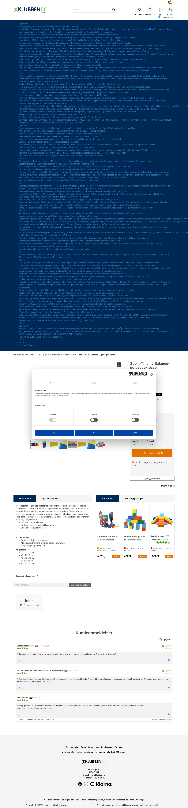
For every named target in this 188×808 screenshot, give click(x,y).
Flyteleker (78, 65)
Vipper (172, 232)
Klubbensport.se (95, 800)
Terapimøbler (72, 208)
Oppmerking (129, 221)
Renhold (66, 29)
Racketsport (170, 106)
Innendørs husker (48, 147)
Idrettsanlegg (93, 90)
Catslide (43, 307)
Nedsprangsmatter (115, 109)
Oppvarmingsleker (31, 265)
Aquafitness (66, 274)
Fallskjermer (53, 128)
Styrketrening (80, 282)
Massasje (23, 191)
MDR (145, 331)
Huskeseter (95, 232)
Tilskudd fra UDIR (109, 301)
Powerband (62, 309)
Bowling (33, 153)
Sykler (60, 153)
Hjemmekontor (95, 307)
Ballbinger (44, 221)
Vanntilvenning (84, 279)
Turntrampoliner (156, 120)
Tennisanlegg (123, 227)
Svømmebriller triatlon (155, 46)
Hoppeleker (55, 142)
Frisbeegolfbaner (102, 221)
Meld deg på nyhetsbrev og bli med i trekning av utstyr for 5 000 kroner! (94, 752)
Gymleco (85, 307)
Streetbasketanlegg (170, 221)
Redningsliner (90, 40)
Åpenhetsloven (126, 329)
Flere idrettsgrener (27, 87)
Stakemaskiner (130, 172)
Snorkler (109, 59)
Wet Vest (125, 296)
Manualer (39, 164)
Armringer (38, 37)
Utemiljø (22, 238)
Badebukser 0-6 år (47, 32)
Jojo (43, 150)
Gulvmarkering (64, 106)
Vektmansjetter (77, 167)
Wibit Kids (75, 70)
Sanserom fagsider (27, 205)
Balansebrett (31, 186)
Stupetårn (93, 29)
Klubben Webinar (127, 282)
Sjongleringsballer (53, 150)
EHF (46, 331)
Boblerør (55, 202)
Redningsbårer (68, 40)
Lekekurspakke (98, 254)
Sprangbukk (54, 120)
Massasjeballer (50, 191)
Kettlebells (30, 164)
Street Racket (101, 265)
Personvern (69, 320)
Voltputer (168, 120)
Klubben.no (29, 355)
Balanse (40, 139)
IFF (132, 331)
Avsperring (35, 221)
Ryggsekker (55, 95)
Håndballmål (54, 101)
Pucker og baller (141, 98)
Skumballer (77, 136)
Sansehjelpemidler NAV (42, 304)
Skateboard (87, 153)
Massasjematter (64, 191)
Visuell (123, 205)
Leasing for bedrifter (83, 320)
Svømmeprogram (62, 279)
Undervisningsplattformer (137, 54)
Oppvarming (85, 293)
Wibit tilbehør (110, 70)
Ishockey (108, 98)
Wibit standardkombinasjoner (92, 70)
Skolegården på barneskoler (42, 241)
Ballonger (32, 136)
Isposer (102, 90)
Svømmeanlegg (26, 219)
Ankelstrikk (56, 274)
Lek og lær (23, 125)
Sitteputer (77, 188)
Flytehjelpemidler (26, 37)
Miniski (71, 156)
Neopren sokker (75, 296)
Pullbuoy (102, 59)
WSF (81, 334)
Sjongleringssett (116, 150)
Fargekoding (64, 128)
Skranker (33, 120)
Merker (22, 323)
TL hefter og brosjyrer (54, 254)
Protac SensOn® (66, 197)
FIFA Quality (70, 282)
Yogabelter (59, 180)
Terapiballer (24, 208)
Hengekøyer (32, 95)
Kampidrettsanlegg (60, 227)
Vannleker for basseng (117, 51)
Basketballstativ (73, 84)
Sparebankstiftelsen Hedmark (130, 301)
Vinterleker (23, 156)
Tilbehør (106, 37)
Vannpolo (131, 51)
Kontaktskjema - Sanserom (39, 246)
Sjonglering (24, 150)
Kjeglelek (142, 263)
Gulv (98, 180)
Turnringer (144, 120)
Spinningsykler (154, 172)
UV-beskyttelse (115, 43)
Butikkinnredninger (83, 48)
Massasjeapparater (35, 191)
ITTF (141, 331)
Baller (21, 79)
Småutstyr (78, 51)
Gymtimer (51, 293)
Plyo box (58, 164)
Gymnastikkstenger (89, 106)
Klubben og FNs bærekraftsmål (49, 329)
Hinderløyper (72, 145)
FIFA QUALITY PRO (112, 331)
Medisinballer (57, 161)
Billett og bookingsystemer (63, 48)
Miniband (46, 309)
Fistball (81, 87)
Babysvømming (42, 57)
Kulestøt (74, 92)
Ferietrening (63, 307)
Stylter (91, 134)
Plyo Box (66, 161)
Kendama (61, 285)
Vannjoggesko (79, 68)
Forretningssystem (105, 805)
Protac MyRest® (129, 194)
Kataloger (116, 282)
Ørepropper (120, 62)
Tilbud (21, 342)
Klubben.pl (139, 800)
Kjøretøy (78, 153)
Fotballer (47, 79)
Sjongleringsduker (69, 150)
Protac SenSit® (52, 197)
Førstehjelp (24, 98)
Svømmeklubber (26, 54)
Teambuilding (129, 128)
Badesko (114, 35)
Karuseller (92, 145)
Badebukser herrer (78, 32)
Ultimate (145, 265)
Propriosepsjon (92, 205)
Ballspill (44, 268)
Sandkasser (53, 235)
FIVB (129, 331)
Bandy (102, 98)
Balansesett (45, 134)
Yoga (34, 169)
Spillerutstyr (135, 90)
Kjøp (152, 453)
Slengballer (125, 79)
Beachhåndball (33, 101)
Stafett (110, 92)
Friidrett (22, 92)
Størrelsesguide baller (90, 271)
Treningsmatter (132, 161)
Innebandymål (139, 101)
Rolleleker (121, 232)
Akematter (41, 156)
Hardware (139, 213)
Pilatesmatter (123, 175)
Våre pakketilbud (127, 315)
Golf (56, 153)
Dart (76, 87)
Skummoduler (43, 120)
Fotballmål (73, 90)
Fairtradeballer (55, 337)
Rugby (139, 87)
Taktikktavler (139, 76)
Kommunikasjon (166, 186)
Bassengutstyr (53, 26)
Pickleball (132, 112)
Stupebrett (84, 29)
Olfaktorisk (80, 205)
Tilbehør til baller (41, 81)
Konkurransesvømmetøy (52, 276)
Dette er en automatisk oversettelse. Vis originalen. (35, 709)
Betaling (52, 320)
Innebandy (100, 101)
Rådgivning (110, 219)
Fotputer (43, 188)
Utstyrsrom (148, 227)
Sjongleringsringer (101, 150)
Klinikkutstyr (109, 186)
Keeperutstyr (111, 90)
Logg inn (160, 9)
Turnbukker (125, 120)
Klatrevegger (60, 175)
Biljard (56, 87)
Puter (151, 186)
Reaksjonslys (85, 161)
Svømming (23, 24)
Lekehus (109, 145)
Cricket (72, 87)
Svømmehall (24, 48)
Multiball (149, 263)
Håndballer (70, 79)
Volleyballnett (43, 123)
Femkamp (159, 315)
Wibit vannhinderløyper (163, 29)
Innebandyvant (151, 101)
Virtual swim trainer (164, 54)
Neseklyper (71, 62)
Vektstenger (92, 164)
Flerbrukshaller (110, 224)
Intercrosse (99, 87)
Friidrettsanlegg (88, 221)
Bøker (43, 131)
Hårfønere (83, 216)
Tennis (82, 114)
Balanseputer (54, 186)
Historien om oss (59, 318)
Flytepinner (87, 65)
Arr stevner (31, 92)
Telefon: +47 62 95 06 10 (94, 778)
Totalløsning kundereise (45, 213)
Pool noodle (35, 68)
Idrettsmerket (61, 293)
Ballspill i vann (59, 65)
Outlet (21, 340)
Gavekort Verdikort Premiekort (88, 54)
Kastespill (64, 142)
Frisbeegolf (89, 87)
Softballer (143, 79)
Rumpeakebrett (91, 156)
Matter (141, 106)
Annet (120, 40)
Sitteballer (69, 188)
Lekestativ (117, 145)
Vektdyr (99, 188)
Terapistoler (127, 208)
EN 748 (68, 331)
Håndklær (67, 59)
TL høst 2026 (69, 254)
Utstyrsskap (75, 112)
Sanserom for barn (78, 304)
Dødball (76, 263)
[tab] (24, 498)
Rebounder (129, 76)
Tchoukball (146, 87)
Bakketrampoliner (40, 235)
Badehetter (37, 62)
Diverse (151, 68)
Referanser (58, 29)
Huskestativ (83, 145)
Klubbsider (131, 37)
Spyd (105, 92)
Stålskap (54, 216)
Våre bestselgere (26, 315)
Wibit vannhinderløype (69, 290)
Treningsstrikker (141, 68)
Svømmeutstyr (25, 62)
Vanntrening (24, 68)
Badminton (34, 114)
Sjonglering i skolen (110, 285)
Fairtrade (74, 331)
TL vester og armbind (62, 257)
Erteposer (48, 106)
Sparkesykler (97, 153)
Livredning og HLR (26, 40)
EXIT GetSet (52, 307)
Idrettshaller (24, 224)
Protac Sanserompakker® (148, 194)
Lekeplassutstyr (26, 145)
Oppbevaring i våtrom (111, 112)
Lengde (81, 92)
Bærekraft (23, 326)
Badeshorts (92, 32)
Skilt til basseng (66, 51)
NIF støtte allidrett (88, 298)
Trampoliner (107, 139)
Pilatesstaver (155, 175)
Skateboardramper (153, 221)
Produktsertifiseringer (28, 331)
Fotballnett (82, 90)
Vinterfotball (106, 282)
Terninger (92, 131)
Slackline (84, 134)
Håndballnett (65, 101)
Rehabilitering (25, 199)
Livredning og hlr (140, 48)
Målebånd (91, 92)
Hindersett (102, 106)
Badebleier (34, 32)
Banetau (43, 26)
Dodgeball (39, 79)
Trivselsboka (153, 254)
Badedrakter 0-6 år (47, 35)
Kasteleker (77, 131)
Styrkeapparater (51, 177)
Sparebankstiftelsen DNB (138, 298)
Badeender (32, 65)
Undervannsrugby (99, 51)
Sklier (132, 145)
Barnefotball (30, 282)
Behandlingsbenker (45, 98)
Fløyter (68, 76)
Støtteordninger (26, 298)
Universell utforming (120, 29)
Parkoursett (31, 175)
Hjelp (21, 320)
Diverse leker (29, 142)
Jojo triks (53, 285)
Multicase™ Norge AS (149, 805)
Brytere (62, 202)
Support (131, 213)
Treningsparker (99, 177)
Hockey (96, 98)
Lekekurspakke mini (83, 254)
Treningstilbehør (26, 76)
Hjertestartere (40, 40)
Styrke (53, 169)
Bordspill (26, 153)
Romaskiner (142, 172)
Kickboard (26, 276)
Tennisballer (29, 81)
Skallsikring (123, 213)
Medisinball (37, 309)
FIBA (80, 331)
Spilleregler (115, 293)
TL (20, 252)
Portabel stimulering (92, 202)
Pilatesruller (145, 175)
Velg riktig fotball (93, 282)
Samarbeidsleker (88, 128)
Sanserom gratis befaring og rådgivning (150, 202)
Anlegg (22, 26)
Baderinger (47, 37)
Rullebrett (81, 186)
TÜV (37, 334)
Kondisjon (46, 169)
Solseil (61, 235)
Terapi (21, 183)
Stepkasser (108, 161)
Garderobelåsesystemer (39, 216)
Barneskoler (42, 315)
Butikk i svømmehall (51, 290)
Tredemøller (165, 172)
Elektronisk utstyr (98, 48)
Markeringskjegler (101, 76)
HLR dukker (79, 40)
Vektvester (116, 167)
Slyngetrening (97, 161)
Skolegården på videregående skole (97, 241)
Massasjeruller (92, 191)
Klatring (123, 87)
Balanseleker (34, 134)
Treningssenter (43, 249)
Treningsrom (142, 238)
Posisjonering (84, 208)
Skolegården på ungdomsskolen (68, 241)
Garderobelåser (111, 213)
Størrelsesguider (26, 296)
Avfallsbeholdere (33, 238)
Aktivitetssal (46, 224)
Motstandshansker (65, 68)
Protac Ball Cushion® (35, 194)
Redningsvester (69, 37)
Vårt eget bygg (120, 318)
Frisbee (38, 142)
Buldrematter (38, 109)
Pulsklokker (75, 161)
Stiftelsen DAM (120, 298)
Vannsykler (114, 68)
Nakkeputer (52, 188)
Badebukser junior (62, 32)
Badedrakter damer (80, 35)
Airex (28, 307)
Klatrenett (101, 145)
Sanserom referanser (45, 205)
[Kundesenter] (150, 9)
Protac (98, 296)
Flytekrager (57, 37)
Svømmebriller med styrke (134, 46)
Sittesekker (106, 208)
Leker (90, 139)
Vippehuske (150, 145)
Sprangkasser (66, 120)
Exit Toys (167, 315)
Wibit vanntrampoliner (125, 70)
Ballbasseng (35, 147)
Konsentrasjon (25, 188)
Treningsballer (119, 161)
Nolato (85, 296)
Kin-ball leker (132, 263)
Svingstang (87, 120)
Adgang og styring (27, 213)
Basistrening (38, 161)
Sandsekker (55, 167)
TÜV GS (42, 334)
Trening (22, 158)
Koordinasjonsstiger (41, 76)
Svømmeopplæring (27, 57)
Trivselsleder (24, 254)
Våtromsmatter (142, 51)
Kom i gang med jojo (74, 285)
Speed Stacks (102, 128)
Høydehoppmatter (83, 109)
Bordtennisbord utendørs (52, 238)
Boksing (66, 268)
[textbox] (41, 585)
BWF (40, 331)
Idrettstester (132, 268)
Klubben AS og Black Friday (138, 318)
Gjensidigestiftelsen (105, 298)
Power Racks (38, 177)
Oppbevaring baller (44, 112)
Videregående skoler (111, 315)
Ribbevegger (181, 106)
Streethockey (128, 98)
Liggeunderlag (43, 95)
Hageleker (23, 139)
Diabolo (32, 150)
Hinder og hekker (78, 76)
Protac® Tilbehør (81, 197)
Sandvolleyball (69, 123)
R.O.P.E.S (86, 309)
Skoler (82, 290)
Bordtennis (115, 84)
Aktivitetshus (35, 224)
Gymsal (43, 293)
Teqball (106, 238)
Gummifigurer (61, 145)
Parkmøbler (83, 238)
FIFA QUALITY (98, 331)
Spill (21, 153)
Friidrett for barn (43, 92)
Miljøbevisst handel (27, 329)
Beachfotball (43, 90)
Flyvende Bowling (86, 263)
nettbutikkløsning (123, 805)
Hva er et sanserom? (61, 304)
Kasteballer (89, 79)
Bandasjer (33, 98)
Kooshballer (52, 208)
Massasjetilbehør (106, 191)
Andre (100, 156)
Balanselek (23, 134)
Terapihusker (116, 208)
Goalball (115, 268)
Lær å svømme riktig (82, 276)
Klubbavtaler (36, 276)
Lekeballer (104, 79)
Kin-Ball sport (31, 103)
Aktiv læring (24, 131)
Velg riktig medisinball (73, 312)
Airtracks (29, 109)
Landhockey (117, 98)
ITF (137, 331)
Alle (35, 315)
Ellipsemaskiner (102, 172)
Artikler (22, 260)
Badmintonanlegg (59, 224)
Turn (21, 117)
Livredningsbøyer (54, 40)
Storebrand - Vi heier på (159, 298)
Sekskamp (150, 315)
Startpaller (75, 29)
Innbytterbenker (117, 221)
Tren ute (124, 309)
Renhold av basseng (51, 51)
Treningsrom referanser (116, 177)
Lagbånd (89, 76)
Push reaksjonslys (75, 309)
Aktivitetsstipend (40, 298)
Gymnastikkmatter (67, 109)
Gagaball (104, 263)
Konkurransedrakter (102, 35)
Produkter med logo (34, 51)
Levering (40, 320)
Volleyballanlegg (160, 227)
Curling (48, 153)
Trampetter (104, 120)
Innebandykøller (126, 101)
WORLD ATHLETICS (70, 334)
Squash (76, 114)
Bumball (52, 263)
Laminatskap (63, 216)
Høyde (58, 92)
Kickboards (76, 59)
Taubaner (165, 232)
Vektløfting (74, 164)
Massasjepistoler (79, 191)
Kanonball (79, 79)
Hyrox (30, 309)
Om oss (118, 747)
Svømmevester (95, 37)
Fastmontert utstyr (114, 48)
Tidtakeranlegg (104, 29)
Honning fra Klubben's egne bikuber (34, 337)
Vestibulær (108, 205)
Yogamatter (38, 180)
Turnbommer (114, 120)
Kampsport (109, 87)
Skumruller (28, 180)
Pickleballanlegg (82, 227)
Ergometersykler (116, 172)
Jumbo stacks (114, 263)
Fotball (22, 90)
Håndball (23, 101)
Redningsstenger (103, 40)
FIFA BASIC (87, 331)
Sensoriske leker (133, 205)
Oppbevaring (47, 29)
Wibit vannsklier (142, 70)
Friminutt (36, 293)
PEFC (154, 331)
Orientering (131, 87)
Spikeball (111, 128)
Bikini (91, 35)
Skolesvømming (75, 57)
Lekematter (61, 147)
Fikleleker (36, 188)
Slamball (66, 164)
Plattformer (100, 57)
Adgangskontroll (32, 26)
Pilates (39, 169)
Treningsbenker (81, 177)
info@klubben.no (97, 775)
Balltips (51, 268)
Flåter (94, 65)
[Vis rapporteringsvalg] (168, 660)
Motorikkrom (24, 147)
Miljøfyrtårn (99, 329)
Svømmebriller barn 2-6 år (43, 46)
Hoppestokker (68, 134)
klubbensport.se (48, 720)
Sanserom (23, 202)
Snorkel (115, 276)
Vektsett (83, 164)
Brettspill (41, 153)
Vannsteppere (103, 68)
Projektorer (106, 202)
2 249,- (151, 444)
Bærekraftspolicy (140, 329)
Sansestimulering (62, 205)
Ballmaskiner (67, 221)
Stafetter (119, 128)
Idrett (21, 73)
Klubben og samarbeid (90, 318)
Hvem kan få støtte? (93, 301)
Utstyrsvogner (86, 112)
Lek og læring (24, 263)
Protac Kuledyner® (101, 194)
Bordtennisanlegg (96, 224)
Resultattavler (95, 227)
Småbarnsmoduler (74, 147)
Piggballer (62, 208)
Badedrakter (24, 35)
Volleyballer (54, 81)
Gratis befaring (34, 202)
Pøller (156, 186)
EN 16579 (60, 331)
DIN (43, 331)
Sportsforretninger (81, 315)
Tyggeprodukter (89, 188)
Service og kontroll (110, 227)
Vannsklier (148, 29)
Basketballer (29, 79)
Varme (90, 98)
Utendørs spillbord (70, 238)
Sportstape (146, 90)
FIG (121, 331)
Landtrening (93, 59)
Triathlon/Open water (105, 62)
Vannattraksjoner (136, 29)
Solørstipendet (54, 298)
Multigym (29, 177)
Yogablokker (49, 180)
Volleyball (23, 123)
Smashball (134, 79)
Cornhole (60, 263)
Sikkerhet (126, 145)
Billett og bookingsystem (66, 213)
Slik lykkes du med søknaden (71, 301)
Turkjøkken (84, 95)
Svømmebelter (82, 37)
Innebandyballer (112, 101)
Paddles (94, 276)
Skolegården (24, 241)
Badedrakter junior (64, 35)
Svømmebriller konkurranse (111, 46)
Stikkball (151, 79)
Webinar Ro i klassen (144, 282)
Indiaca (74, 101)
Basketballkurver (46, 84)
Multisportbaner (123, 90)
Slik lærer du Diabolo (127, 285)
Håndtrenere (44, 199)
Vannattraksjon (177, 219)
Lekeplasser (24, 230)
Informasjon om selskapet (40, 318)
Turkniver (93, 95)
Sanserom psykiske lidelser (121, 243)
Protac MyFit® (116, 194)
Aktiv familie (140, 315)
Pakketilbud (160, 106)
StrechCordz (118, 59)
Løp (85, 92)
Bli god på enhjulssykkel (39, 285)
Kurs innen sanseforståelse (63, 246)
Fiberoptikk (79, 202)
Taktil (101, 205)
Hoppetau (111, 106)
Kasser (33, 112)
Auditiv (73, 205)
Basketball (23, 84)
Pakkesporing (72, 747)
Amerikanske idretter (44, 87)
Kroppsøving (24, 106)
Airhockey (34, 263)
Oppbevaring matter (61, 112)
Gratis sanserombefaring (56, 243)
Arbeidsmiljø (153, 329)
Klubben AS (24, 318)
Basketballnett (60, 84)
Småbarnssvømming (28, 43)
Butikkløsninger (97, 213)
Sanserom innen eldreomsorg (96, 243)
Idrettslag (89, 290)
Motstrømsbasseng (33, 29)
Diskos (52, 92)
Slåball (56, 265)
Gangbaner (136, 186)
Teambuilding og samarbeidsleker (33, 128)
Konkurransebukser (105, 32)
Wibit (99, 65)
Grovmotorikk (98, 186)
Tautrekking (112, 265)
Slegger (99, 92)
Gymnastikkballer (58, 79)
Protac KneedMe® (85, 194)
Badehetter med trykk (42, 54)
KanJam (123, 263)
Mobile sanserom (140, 243)
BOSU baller (35, 307)
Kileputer (67, 117)
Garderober (65, 26)
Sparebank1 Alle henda (49, 301)
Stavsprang (119, 92)
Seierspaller (140, 221)
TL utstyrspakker (37, 254)
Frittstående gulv (51, 109)
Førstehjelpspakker (62, 98)
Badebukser (24, 32)
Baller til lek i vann (45, 65)
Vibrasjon (117, 205)
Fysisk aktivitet (74, 307)
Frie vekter (23, 167)
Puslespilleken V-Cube (92, 285)
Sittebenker (93, 216)
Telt (71, 95)
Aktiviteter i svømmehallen (40, 274)
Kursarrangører (88, 57)
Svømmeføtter (82, 62)
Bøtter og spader (53, 156)
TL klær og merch (26, 257)
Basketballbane (81, 224)
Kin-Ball (97, 79)
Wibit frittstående (63, 70)
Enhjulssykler (56, 134)
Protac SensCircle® (36, 197)
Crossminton (54, 114)
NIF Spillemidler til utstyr (70, 298)
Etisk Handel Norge (112, 329)
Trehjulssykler (120, 153)
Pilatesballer (111, 175)
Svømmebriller (25, 46)
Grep (90, 177)
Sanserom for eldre (95, 304)
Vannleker (126, 43)
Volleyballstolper (56, 123)
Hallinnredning (33, 227)
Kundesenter (107, 747)
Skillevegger (74, 216)
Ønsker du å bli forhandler (78, 249)
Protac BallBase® (52, 194)
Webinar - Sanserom (161, 282)
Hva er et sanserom (36, 243)
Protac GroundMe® (68, 194)
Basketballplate (87, 84)
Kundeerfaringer (73, 318)
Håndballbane (46, 227)
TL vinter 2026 (111, 254)
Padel (62, 114)
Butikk (68, 219)
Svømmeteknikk (131, 59)
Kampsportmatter (99, 109)
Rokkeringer (73, 142)
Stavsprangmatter (131, 109)
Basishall (71, 224)
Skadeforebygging (73, 271)
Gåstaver (35, 199)
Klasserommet (73, 293)
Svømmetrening (26, 59)
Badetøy (100, 274)
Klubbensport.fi (118, 800)
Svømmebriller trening (89, 46)
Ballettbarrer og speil (40, 117)
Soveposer (64, 95)
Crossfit (22, 164)
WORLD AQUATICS (54, 334)
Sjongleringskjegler (85, 150)
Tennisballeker (135, 265)
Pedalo (74, 186)
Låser (39, 167)
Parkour (124, 112)
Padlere (84, 59)
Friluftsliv (23, 95)
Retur (46, 320)
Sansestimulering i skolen (115, 304)
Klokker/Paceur (88, 219)
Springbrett (77, 120)
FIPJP (124, 331)
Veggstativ (98, 84)
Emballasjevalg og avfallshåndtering (78, 329)
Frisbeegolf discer (26, 345)
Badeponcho (82, 43)
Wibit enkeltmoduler (47, 70)
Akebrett (32, 156)
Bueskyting (64, 87)
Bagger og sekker (40, 59)
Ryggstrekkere (120, 191)
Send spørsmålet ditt (80, 585)
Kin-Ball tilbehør (43, 103)
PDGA (149, 331)
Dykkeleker (69, 65)
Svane (32, 334)
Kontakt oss (28, 320)
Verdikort (60, 320)
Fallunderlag (49, 145)
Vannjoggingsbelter (118, 37)
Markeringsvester (116, 76)
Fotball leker (41, 282)
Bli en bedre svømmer (113, 274)
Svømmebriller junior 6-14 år (67, 46)
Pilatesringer (134, 175)
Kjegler (135, 106)
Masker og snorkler (58, 62)
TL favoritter (164, 254)
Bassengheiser (46, 219)
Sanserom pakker (118, 202)
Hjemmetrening (26, 172)
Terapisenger (95, 208)
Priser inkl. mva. (167, 17)
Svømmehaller (96, 315)
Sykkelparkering (96, 238)
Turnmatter (145, 109)
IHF (134, 331)
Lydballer (33, 208)
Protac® (61, 188)
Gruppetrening (25, 169)
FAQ (35, 320)
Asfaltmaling (34, 131)
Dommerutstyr (55, 90)
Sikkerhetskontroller (27, 249)
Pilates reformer (99, 175)
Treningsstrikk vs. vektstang (38, 312)
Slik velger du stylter (145, 285)
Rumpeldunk (75, 128)
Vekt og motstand (126, 68)
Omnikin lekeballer (58, 103)
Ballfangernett (31, 90)
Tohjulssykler (109, 153)
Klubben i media (107, 318)
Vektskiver (95, 167)
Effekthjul (70, 202)
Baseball (53, 139)
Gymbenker (76, 106)
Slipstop (108, 276)
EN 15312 (52, 331)
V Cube (145, 150)
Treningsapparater (66, 177)
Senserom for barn (75, 243)
